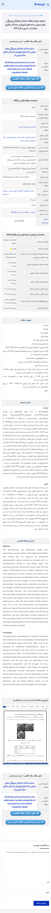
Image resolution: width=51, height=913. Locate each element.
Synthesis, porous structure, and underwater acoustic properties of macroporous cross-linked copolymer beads (19, 68)
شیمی (21, 127)
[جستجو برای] (48, 5)
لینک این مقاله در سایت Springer (23, 212)
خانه (39, 16)
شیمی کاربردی (30, 137)
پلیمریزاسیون (11, 137)
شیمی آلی (20, 137)
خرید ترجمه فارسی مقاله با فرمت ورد (24, 87)
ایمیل (47, 892)
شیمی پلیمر (24, 140)
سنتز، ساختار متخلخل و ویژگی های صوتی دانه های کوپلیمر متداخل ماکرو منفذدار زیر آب (19, 52)
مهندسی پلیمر (30, 127)
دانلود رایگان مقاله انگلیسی (24, 78)
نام (48, 882)
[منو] (3, 5)
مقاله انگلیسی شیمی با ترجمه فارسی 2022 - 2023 (23, 16)
